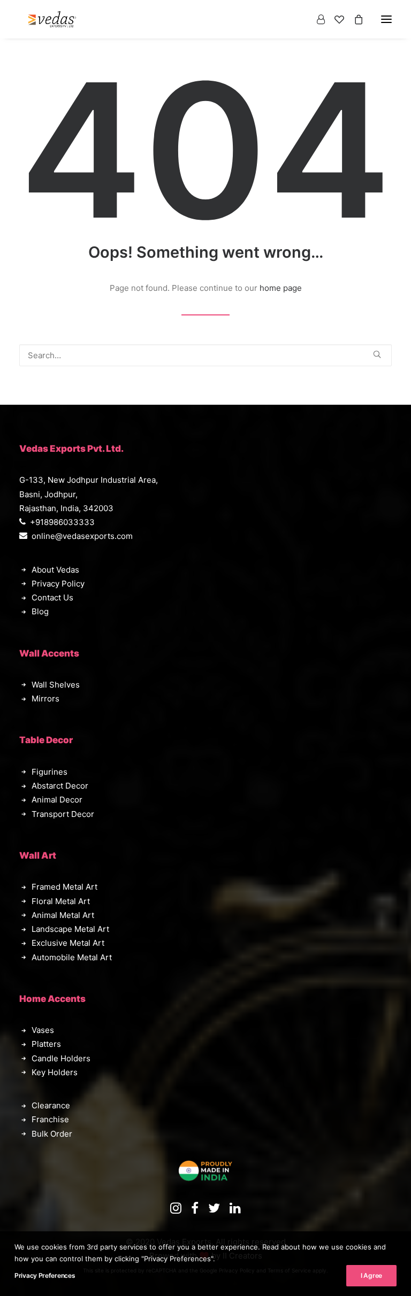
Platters (46, 1044)
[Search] (205, 355)
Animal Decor (57, 799)
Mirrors (45, 698)
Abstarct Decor (60, 786)
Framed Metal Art (64, 887)
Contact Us (52, 597)
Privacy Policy (58, 583)
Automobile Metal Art (72, 957)
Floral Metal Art (61, 901)
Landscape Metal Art (70, 929)
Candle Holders (61, 1058)
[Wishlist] (334, 19)
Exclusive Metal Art (68, 943)
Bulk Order (52, 1134)
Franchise (50, 1119)
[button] (377, 354)
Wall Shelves (56, 685)
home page (281, 288)
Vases (43, 1030)
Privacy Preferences (44, 1275)
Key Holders (55, 1072)
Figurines (49, 772)
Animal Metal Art (63, 915)
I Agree (371, 1275)
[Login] (316, 19)
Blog (40, 611)
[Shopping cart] (353, 19)
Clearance (51, 1105)
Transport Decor (63, 814)
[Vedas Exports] (52, 19)
